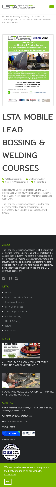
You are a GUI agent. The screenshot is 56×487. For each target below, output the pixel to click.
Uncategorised (21, 181)
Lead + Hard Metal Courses (18, 297)
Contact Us (10, 330)
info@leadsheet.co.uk (18, 421)
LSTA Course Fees (14, 306)
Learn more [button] (10, 474)
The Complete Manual (16, 311)
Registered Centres (14, 302)
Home (8, 292)
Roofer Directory (13, 316)
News (8, 325)
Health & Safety (12, 321)
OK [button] (7, 481)
